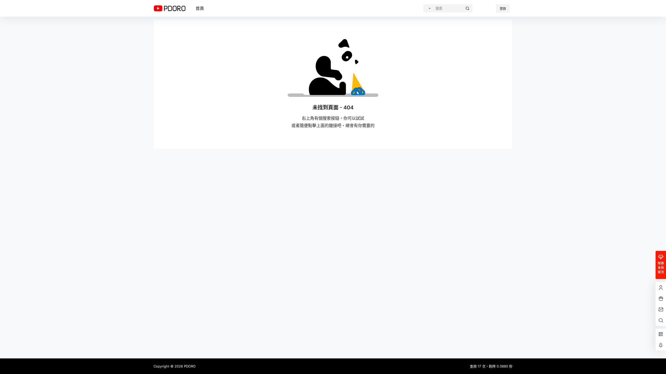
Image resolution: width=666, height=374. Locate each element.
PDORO (189, 366)
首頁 (200, 8)
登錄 (503, 9)
